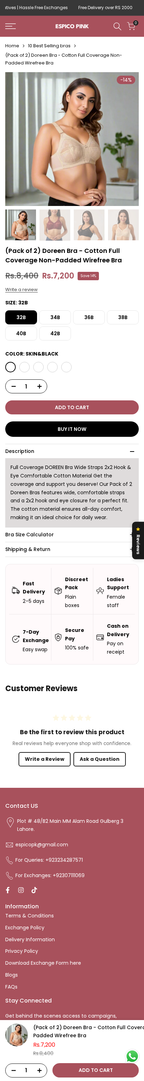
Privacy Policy (21, 951)
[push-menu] (10, 26)
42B (55, 333)
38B (123, 317)
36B (89, 317)
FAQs (11, 986)
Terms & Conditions (29, 915)
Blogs (11, 974)
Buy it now (72, 429)
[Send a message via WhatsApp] (132, 1056)
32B (21, 317)
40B (21, 333)
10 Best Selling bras (49, 45)
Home (12, 45)
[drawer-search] (117, 26)
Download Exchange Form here (43, 962)
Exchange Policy (24, 927)
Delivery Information (30, 939)
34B (55, 317)
